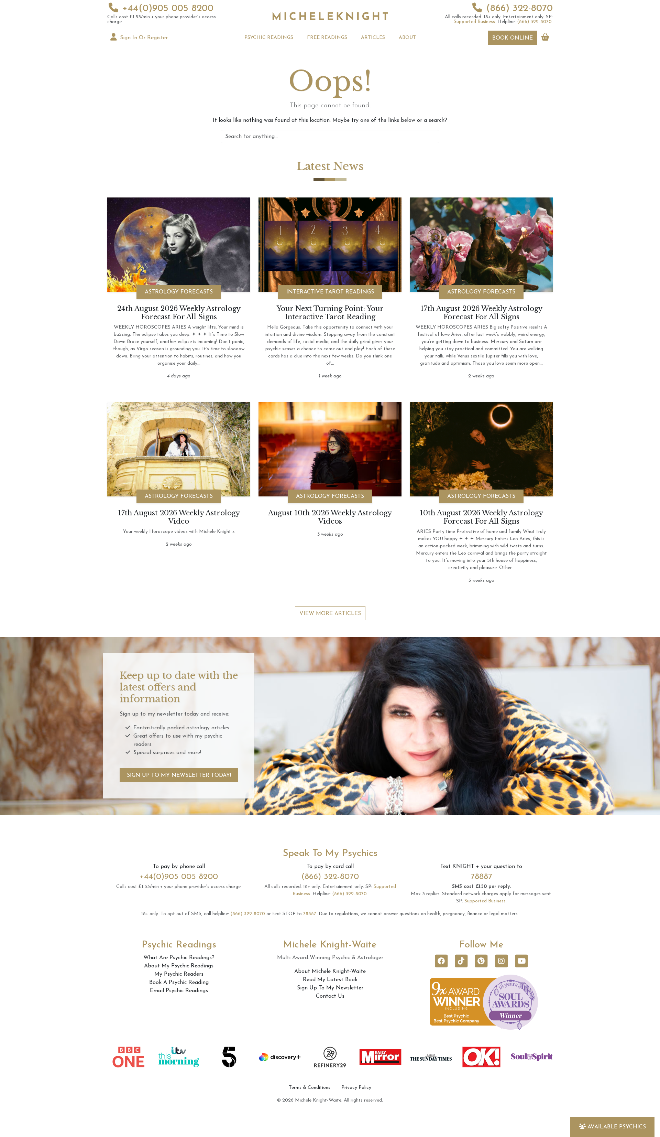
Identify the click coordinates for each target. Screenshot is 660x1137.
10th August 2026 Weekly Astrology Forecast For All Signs (481, 517)
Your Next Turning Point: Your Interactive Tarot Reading (330, 312)
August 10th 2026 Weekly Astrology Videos (330, 517)
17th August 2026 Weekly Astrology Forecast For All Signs (481, 312)
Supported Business (474, 21)
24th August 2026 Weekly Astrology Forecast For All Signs (179, 312)
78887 (481, 877)
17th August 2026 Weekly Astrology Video (179, 517)
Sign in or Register (143, 38)
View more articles (330, 613)
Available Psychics (616, 1127)
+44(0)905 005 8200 (167, 8)
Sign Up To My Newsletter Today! (179, 775)
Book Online (512, 38)
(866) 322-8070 (519, 8)
